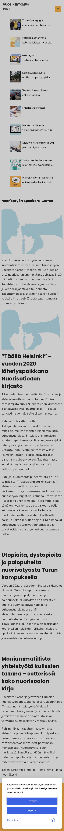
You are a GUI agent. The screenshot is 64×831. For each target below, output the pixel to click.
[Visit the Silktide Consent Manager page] (53, 820)
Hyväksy (32, 801)
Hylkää (32, 810)
